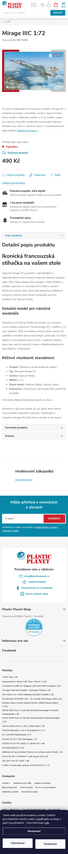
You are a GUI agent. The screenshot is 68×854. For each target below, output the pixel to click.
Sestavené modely (29, 791)
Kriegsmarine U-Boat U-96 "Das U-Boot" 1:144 (24, 681)
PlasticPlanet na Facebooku (36, 588)
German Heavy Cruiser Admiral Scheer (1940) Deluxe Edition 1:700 (30, 704)
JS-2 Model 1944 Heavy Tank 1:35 (46, 698)
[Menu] (63, 4)
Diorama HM (54, 809)
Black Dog (15, 809)
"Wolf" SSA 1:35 (10, 677)
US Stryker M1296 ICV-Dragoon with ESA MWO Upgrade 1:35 (31, 686)
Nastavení (34, 831)
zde (47, 823)
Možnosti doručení (17, 152)
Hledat (57, 12)
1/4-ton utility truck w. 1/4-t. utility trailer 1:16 (23, 726)
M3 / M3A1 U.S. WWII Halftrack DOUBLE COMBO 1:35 (28, 694)
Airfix (4, 809)
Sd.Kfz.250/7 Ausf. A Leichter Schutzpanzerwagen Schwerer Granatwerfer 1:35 (30, 712)
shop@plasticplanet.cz (36, 576)
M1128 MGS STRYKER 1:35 (15, 698)
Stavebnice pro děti (22, 783)
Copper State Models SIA (34, 809)
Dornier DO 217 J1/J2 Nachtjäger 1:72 (19, 739)
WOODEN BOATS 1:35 (13, 747)
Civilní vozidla (26, 787)
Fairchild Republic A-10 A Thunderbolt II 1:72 (23, 730)
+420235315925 (37, 582)
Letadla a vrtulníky (42, 783)
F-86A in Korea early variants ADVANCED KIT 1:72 (26, 765)
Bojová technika (9, 787)
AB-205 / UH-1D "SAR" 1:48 (15, 760)
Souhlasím (50, 844)
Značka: (13, 183)
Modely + (6, 783)
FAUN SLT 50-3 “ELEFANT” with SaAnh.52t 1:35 (25, 756)
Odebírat (54, 518)
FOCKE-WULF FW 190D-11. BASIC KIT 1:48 (23, 743)
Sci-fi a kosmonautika (45, 787)
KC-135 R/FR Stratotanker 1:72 (16, 734)
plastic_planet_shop (37, 593)
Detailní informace (27, 130)
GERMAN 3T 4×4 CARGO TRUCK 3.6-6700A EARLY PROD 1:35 (32, 752)
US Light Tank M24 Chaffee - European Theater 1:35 (26, 690)
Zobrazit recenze (23, 479)
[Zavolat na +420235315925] (42, 5)
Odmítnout (18, 843)
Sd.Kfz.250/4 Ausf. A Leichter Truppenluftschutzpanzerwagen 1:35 (31, 720)
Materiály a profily (10, 791)
